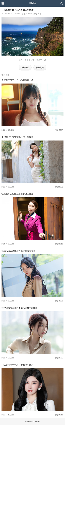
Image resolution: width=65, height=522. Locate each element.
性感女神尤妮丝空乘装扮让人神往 (17, 193)
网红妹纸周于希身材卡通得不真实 (17, 364)
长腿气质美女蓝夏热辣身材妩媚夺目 (18, 250)
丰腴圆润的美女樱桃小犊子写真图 (17, 137)
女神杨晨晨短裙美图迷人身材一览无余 (19, 307)
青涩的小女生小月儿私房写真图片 (17, 80)
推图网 (32, 3)
